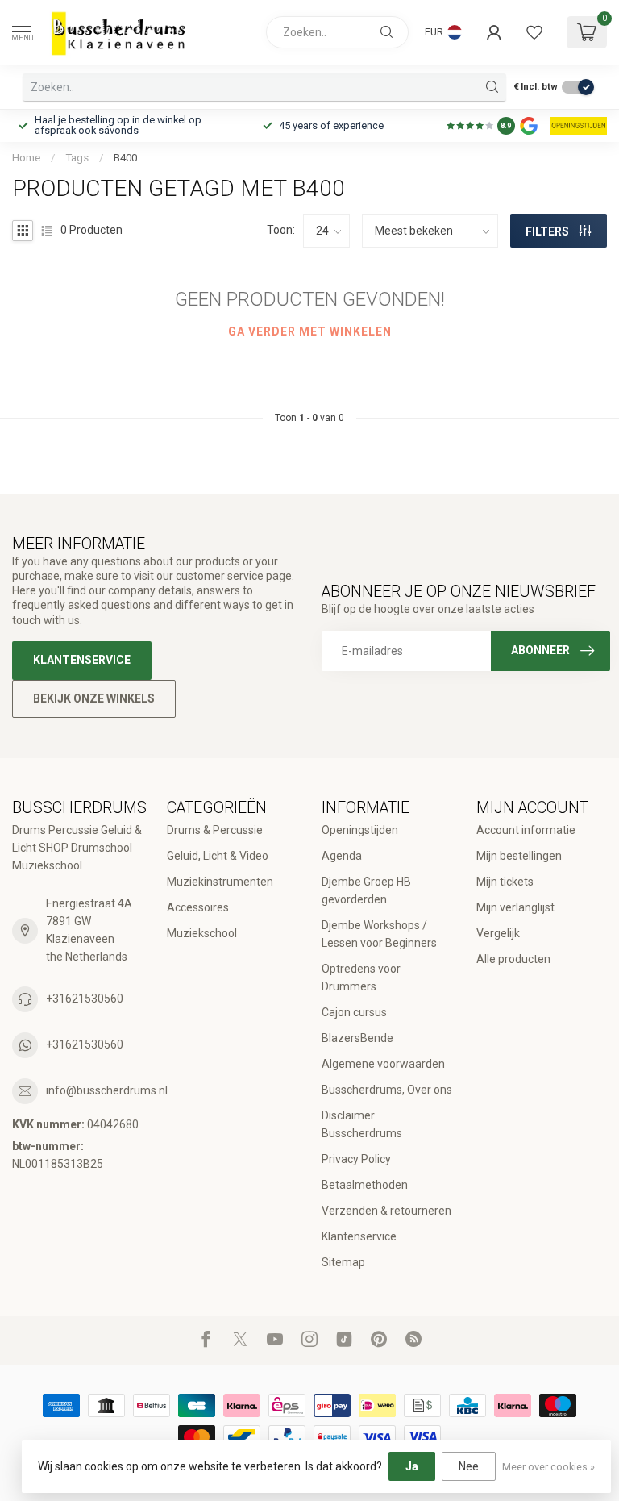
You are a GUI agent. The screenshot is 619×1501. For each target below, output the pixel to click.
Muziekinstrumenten (220, 881)
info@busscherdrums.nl (107, 1090)
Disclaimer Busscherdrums (362, 1124)
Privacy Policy (356, 1159)
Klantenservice (82, 659)
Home (26, 158)
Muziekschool (202, 933)
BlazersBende (357, 1038)
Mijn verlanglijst (515, 907)
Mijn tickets (505, 881)
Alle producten (513, 959)
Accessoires (198, 907)
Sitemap (343, 1262)
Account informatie (525, 829)
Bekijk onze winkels (94, 698)
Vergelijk (498, 933)
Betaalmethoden (365, 1184)
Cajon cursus (354, 1012)
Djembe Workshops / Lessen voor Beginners (379, 934)
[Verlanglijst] (534, 32)
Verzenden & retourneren (386, 1210)
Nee (469, 1466)
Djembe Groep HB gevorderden (366, 890)
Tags (77, 158)
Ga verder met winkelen (310, 331)
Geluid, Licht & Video (217, 855)
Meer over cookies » (548, 1467)
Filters (548, 231)
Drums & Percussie (215, 829)
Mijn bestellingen (519, 855)
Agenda (342, 855)
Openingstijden (360, 829)
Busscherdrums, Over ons (387, 1089)
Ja (411, 1466)
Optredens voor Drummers (361, 977)
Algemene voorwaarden (383, 1063)
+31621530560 (84, 998)
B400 (125, 158)
